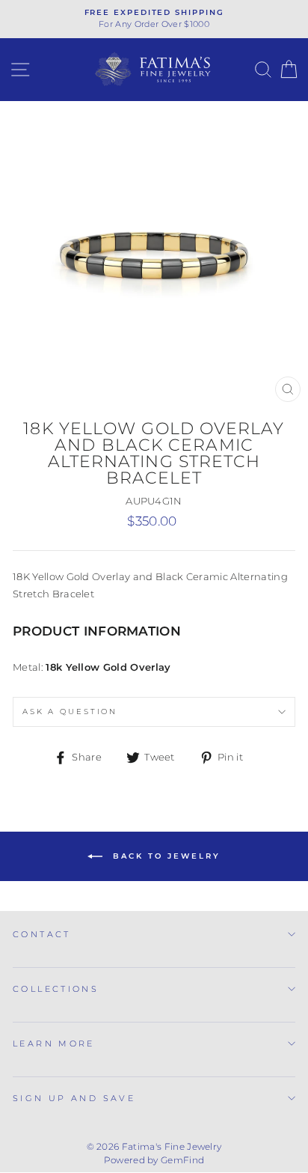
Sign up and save (74, 1098)
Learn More (54, 1043)
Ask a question (69, 711)
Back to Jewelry (164, 856)
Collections (56, 989)
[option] (154, 19)
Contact (42, 934)
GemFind (182, 1160)
